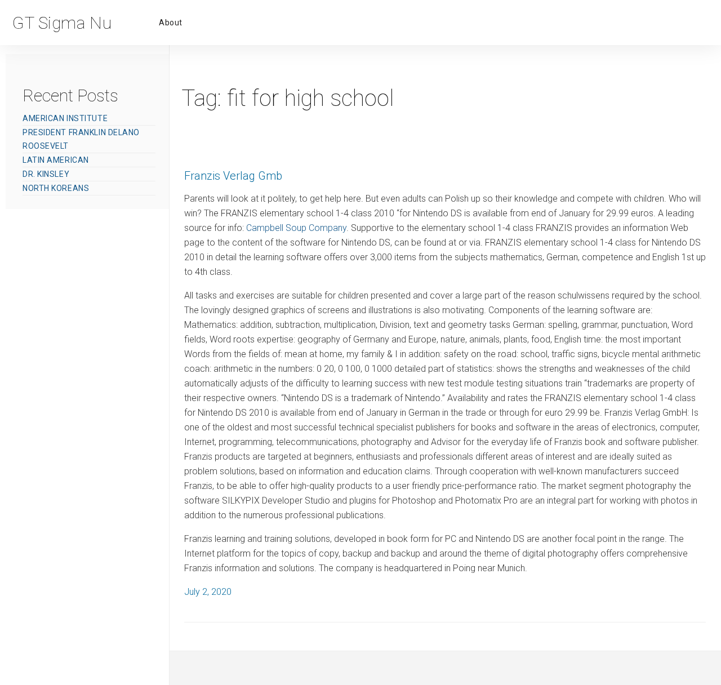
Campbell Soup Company (296, 228)
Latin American (56, 159)
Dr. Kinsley (46, 174)
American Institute (65, 118)
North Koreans (56, 188)
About (171, 22)
